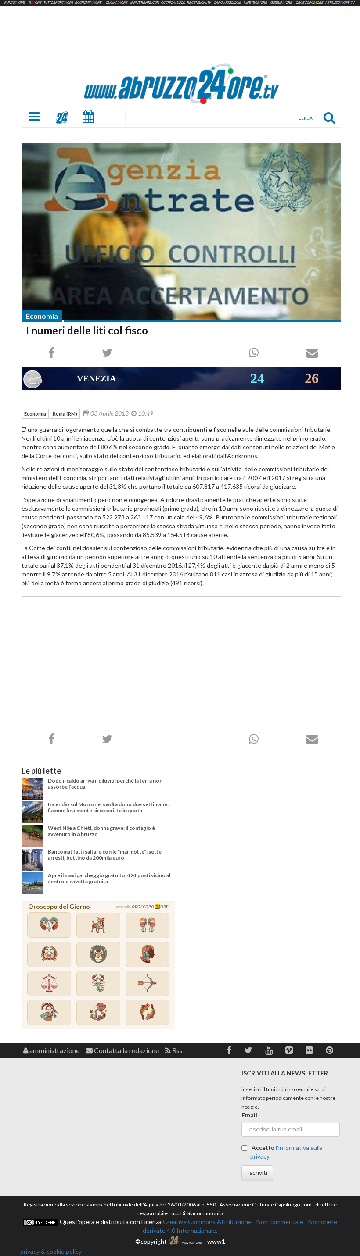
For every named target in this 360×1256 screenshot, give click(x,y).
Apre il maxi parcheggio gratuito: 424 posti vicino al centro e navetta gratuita (109, 878)
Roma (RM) (65, 413)
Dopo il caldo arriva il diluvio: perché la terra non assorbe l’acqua (105, 783)
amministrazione (53, 1050)
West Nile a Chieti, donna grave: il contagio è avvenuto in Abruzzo (101, 831)
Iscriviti (257, 1172)
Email (249, 1115)
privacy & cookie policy (51, 1251)
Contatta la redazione (126, 1050)
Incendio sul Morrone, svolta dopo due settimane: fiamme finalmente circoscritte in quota (108, 807)
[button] (229, 1050)
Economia (42, 316)
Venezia (96, 378)
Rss (177, 1050)
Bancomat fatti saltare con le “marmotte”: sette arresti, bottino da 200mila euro (105, 854)
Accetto (286, 1152)
